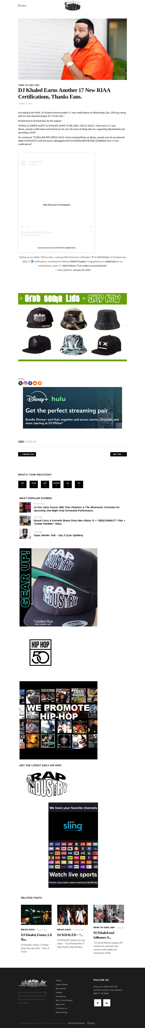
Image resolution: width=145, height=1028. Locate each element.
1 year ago (120, 928)
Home (59, 980)
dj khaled (30, 441)
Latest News (62, 984)
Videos (59, 992)
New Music (61, 988)
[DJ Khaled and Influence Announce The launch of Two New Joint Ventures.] (108, 914)
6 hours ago (39, 503)
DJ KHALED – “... (70, 935)
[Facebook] (30, 383)
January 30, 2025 (25, 104)
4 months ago (42, 930)
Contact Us (61, 1008)
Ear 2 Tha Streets (64, 1000)
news (37, 85)
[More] (40, 383)
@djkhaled (110, 261)
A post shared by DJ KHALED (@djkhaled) (56, 248)
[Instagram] (25, 383)
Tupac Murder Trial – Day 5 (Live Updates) (58, 535)
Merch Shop (62, 1012)
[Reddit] (35, 383)
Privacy (91, 1023)
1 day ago (38, 517)
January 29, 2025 (81, 270)
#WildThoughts (77, 261)
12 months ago (78, 930)
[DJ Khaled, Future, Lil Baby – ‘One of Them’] (36, 915)
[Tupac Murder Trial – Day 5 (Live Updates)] (25, 534)
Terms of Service (76, 1023)
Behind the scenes (26, 85)
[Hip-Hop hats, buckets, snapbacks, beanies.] (72, 327)
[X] (20, 383)
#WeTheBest (69, 266)
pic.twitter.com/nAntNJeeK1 (93, 266)
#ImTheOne (103, 257)
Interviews (61, 996)
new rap (24, 929)
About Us (60, 1004)
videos (32, 929)
